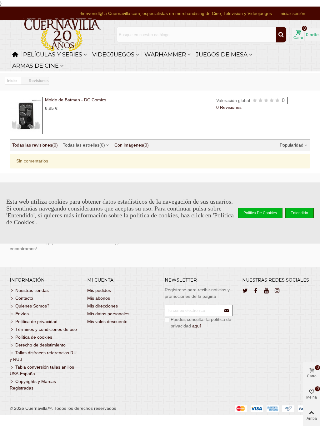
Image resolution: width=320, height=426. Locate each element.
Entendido (299, 213)
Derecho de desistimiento (40, 344)
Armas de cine (35, 65)
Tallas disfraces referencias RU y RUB (43, 356)
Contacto (24, 298)
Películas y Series (52, 54)
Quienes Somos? (32, 305)
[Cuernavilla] (62, 35)
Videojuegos (113, 54)
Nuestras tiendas (32, 290)
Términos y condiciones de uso (46, 329)
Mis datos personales (108, 313)
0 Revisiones (229, 107)
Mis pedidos (99, 290)
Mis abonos (98, 298)
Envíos (22, 313)
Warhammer (165, 54)
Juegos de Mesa (222, 54)
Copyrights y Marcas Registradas (33, 384)
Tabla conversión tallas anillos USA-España (42, 370)
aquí (196, 325)
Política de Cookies (260, 213)
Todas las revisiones (35, 145)
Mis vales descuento (107, 321)
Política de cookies (33, 337)
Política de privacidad (36, 321)
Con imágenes (131, 145)
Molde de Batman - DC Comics (75, 99)
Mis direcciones (102, 305)
